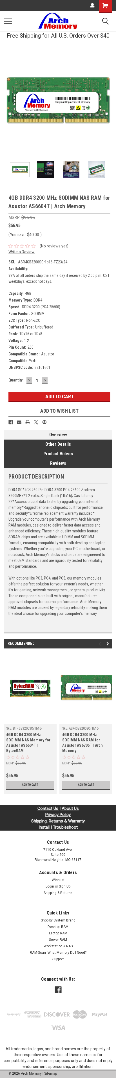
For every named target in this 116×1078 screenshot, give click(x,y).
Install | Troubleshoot (58, 827)
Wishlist (58, 880)
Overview (58, 434)
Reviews (58, 463)
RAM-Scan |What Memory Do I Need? (58, 953)
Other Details (58, 444)
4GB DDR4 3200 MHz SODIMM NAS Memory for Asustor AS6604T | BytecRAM (28, 742)
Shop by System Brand (58, 920)
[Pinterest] (44, 422)
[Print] (27, 422)
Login (50, 886)
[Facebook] (10, 422)
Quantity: (16, 380)
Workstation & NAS (58, 946)
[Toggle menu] (8, 21)
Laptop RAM (58, 933)
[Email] (19, 422)
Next (107, 102)
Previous (8, 102)
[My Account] (92, 5)
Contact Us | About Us (58, 808)
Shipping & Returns (58, 893)
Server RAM (58, 940)
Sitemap (50, 1073)
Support (58, 959)
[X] (36, 422)
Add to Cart (30, 784)
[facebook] (58, 989)
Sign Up (64, 886)
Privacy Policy (58, 814)
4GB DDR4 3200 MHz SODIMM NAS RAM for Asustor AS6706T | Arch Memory (82, 742)
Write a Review (21, 252)
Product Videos (58, 453)
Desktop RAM (58, 927)
